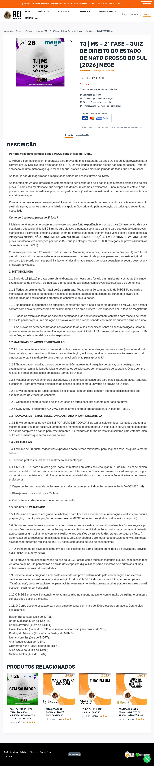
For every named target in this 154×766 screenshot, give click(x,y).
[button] (71, 41)
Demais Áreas (45, 752)
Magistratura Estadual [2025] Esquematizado (55, 712)
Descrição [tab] (69, 135)
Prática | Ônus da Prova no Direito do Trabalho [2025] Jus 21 (131, 712)
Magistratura (121, 127)
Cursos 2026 (105, 127)
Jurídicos (14, 752)
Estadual (113, 127)
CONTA (147, 15)
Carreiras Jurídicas (94, 127)
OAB (27, 11)
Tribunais (33, 752)
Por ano (133, 127)
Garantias (31, 18)
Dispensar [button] (146, 3)
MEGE (128, 127)
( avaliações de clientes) (102, 70)
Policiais (23, 752)
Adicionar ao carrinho (57, 726)
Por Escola (139, 127)
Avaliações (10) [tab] (82, 135)
